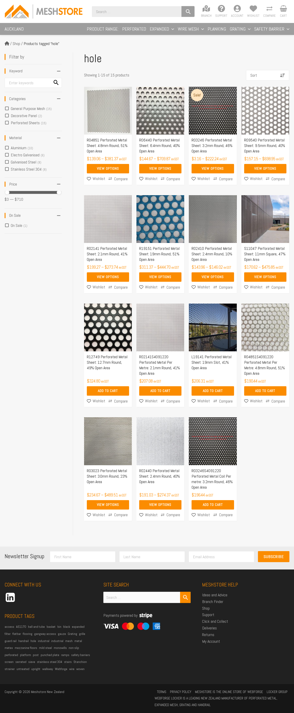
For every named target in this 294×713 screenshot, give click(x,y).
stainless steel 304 (49, 662)
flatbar (16, 634)
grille (82, 634)
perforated (11, 655)
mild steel (45, 648)
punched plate (50, 655)
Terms (161, 691)
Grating (72, 634)
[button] (171, 29)
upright (35, 669)
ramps (65, 655)
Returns (208, 634)
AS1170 (21, 627)
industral (43, 641)
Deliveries (209, 628)
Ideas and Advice (214, 594)
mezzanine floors (26, 648)
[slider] (7, 192)
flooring (27, 634)
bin (59, 627)
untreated (23, 669)
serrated (20, 662)
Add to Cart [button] (108, 390)
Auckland (14, 29)
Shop (16, 43)
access (9, 627)
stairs (68, 662)
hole (33, 641)
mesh (69, 641)
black (66, 627)
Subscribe (274, 556)
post (36, 655)
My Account (211, 641)
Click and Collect (215, 621)
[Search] (188, 11)
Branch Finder (212, 601)
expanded (78, 627)
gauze (62, 634)
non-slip (74, 648)
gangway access (45, 634)
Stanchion (80, 662)
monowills (60, 648)
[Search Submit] (185, 597)
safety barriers (80, 655)
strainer (10, 669)
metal (78, 641)
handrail (23, 641)
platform (25, 655)
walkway (47, 669)
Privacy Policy (180, 691)
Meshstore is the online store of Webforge (229, 691)
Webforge (61, 669)
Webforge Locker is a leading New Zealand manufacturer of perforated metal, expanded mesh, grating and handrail (216, 701)
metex (9, 648)
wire (71, 669)
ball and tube (36, 627)
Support (208, 614)
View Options (108, 168)
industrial (57, 641)
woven (80, 669)
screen (9, 662)
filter (8, 634)
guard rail (11, 641)
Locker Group (277, 691)
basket (51, 627)
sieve (31, 662)
